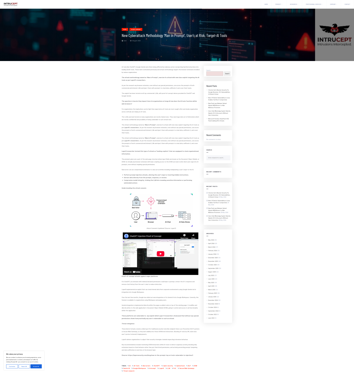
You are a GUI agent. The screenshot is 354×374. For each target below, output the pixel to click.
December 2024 (213, 300)
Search (208, 70)
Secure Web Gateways (186, 368)
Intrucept (152, 368)
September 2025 (213, 268)
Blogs (124, 29)
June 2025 (211, 279)
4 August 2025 (136, 40)
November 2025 (213, 261)
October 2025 (212, 265)
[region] (24, 360)
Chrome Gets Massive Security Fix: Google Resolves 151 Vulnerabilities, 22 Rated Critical (219, 92)
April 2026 (211, 243)
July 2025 (211, 275)
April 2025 (211, 286)
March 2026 (211, 247)
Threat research (128, 371)
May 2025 (211, 282)
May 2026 (211, 240)
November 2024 (213, 304)
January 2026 (212, 254)
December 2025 (213, 257)
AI (130, 366)
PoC (174, 368)
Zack (124, 40)
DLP (189, 366)
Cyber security (168, 366)
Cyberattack (180, 366)
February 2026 (212, 250)
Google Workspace (139, 368)
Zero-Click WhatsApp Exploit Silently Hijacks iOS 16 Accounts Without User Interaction (219, 113)
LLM (168, 368)
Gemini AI (126, 368)
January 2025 (212, 297)
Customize (12, 366)
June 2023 (211, 318)
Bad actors (146, 366)
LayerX (161, 368)
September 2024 (213, 311)
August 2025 (212, 272)
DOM (195, 366)
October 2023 (212, 314)
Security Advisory (136, 29)
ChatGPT (157, 366)
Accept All (36, 366)
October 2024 (212, 307)
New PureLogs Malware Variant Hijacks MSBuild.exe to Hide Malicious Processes (217, 105)
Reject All (24, 366)
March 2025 (211, 289)
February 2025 (212, 293)
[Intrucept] (11, 4)
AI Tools (136, 366)
